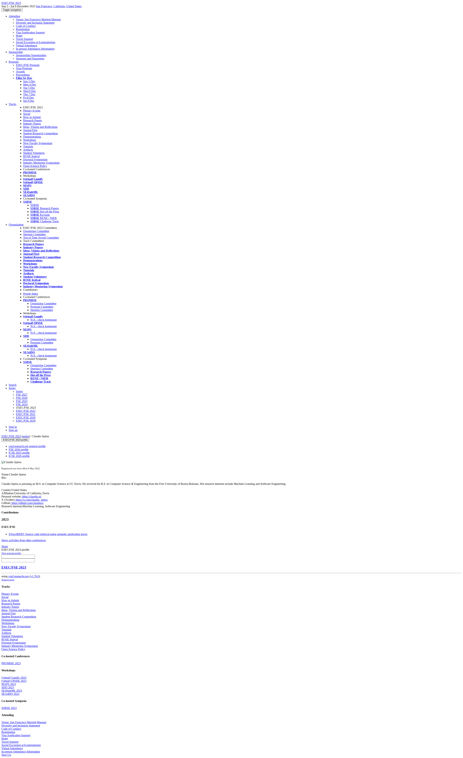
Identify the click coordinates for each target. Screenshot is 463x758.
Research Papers (32, 120)
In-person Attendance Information (35, 48)
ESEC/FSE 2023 (11, 436)
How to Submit (32, 117)
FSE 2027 (21, 394)
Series (19, 391)
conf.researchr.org (18, 576)
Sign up (13, 430)
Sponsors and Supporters (30, 58)
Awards (20, 71)
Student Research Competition (40, 133)
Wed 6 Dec (29, 91)
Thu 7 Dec (29, 94)
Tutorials (28, 146)
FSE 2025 (21, 401)
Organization (16, 224)
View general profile (11, 553)
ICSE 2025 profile (19, 452)
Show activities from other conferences (23, 540)
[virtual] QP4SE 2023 (13, 680)
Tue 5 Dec (29, 87)
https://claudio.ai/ (31, 496)
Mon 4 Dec (29, 84)
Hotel (19, 35)
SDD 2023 (7, 687)
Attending (14, 16)
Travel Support (24, 39)
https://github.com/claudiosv (27, 503)
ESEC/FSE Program (27, 65)
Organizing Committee (36, 231)
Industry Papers (32, 123)
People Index (30, 293)
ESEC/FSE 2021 (25, 414)
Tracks (12, 104)
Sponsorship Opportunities (31, 55)
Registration (23, 29)
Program (13, 61)
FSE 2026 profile (18, 449)
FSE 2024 (21, 404)
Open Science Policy (35, 166)
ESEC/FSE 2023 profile (15, 440)
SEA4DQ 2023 (10, 693)
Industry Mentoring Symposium (41, 162)
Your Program (24, 68)
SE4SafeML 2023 (11, 690)
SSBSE (34, 205)
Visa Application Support (30, 32)
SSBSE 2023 (9, 708)
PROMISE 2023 (11, 663)
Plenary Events (31, 110)
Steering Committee (34, 234)
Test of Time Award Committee (41, 237)
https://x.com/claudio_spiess (31, 499)
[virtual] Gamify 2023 (13, 677)
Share (4, 546)
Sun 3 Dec (29, 81)
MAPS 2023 (8, 684)
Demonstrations (32, 136)
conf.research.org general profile (27, 446)
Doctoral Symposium (35, 159)
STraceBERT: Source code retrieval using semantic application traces (48, 534)
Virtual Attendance (26, 45)
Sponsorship (16, 52)
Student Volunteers (34, 152)
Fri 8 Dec (28, 97)
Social (26, 113)
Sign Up (6, 754)
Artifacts (28, 149)
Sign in (13, 426)
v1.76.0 (34, 576)
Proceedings (23, 74)
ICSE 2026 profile (19, 456)
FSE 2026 (21, 397)
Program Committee (41, 306)
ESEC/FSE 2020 (25, 417)
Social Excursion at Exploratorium (35, 42)
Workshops (29, 139)
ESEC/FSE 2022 (25, 410)
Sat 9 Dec (28, 100)
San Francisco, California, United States (59, 6)
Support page (7, 579)
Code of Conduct (26, 25)
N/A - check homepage (43, 319)
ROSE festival (31, 156)
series (26, 436)
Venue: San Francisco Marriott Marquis (38, 19)
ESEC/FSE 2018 (25, 420)
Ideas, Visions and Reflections (40, 126)
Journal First (30, 130)
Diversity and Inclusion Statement (35, 22)
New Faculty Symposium (37, 143)
